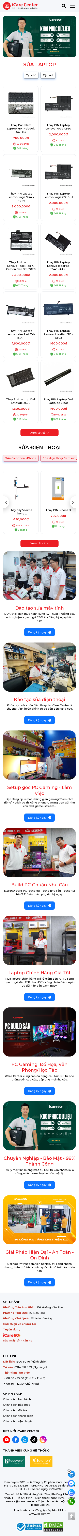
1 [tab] (24, 49)
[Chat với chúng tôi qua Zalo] (71, 1492)
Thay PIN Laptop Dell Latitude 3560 (58, 401)
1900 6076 (23, 1361)
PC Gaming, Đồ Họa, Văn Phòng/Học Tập (39, 1067)
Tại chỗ (31, 75)
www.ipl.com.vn (39, 1513)
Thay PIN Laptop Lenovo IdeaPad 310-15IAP (20, 334)
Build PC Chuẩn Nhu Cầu (39, 885)
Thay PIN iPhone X (21, 510)
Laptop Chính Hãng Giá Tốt (40, 973)
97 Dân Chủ (37, 1312)
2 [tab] (30, 49)
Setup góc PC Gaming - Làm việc (39, 790)
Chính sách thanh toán (18, 1415)
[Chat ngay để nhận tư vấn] (71, 1483)
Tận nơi (48, 75)
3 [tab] (36, 49)
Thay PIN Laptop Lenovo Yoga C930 (58, 126)
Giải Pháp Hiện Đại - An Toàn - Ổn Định (39, 1255)
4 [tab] (43, 49)
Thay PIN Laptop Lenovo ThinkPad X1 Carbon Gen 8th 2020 (21, 266)
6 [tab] (55, 49)
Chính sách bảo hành (17, 1399)
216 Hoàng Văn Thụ (49, 1307)
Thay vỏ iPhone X (58, 510)
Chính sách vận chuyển (18, 1421)
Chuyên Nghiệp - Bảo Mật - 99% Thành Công (39, 1161)
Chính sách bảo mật (16, 1404)
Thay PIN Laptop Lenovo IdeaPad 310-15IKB (58, 334)
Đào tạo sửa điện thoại (39, 699)
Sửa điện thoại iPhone (20, 458)
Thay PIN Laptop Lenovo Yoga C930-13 (58, 195)
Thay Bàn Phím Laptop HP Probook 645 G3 (21, 128)
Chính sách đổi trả (15, 1410)
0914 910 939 (23, 1367)
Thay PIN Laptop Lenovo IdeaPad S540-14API (58, 266)
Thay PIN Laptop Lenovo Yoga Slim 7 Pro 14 (20, 197)
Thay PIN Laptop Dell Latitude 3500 (20, 401)
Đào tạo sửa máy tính (39, 608)
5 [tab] (49, 49)
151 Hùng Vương (41, 1318)
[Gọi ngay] (71, 1501)
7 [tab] (39, 52)
